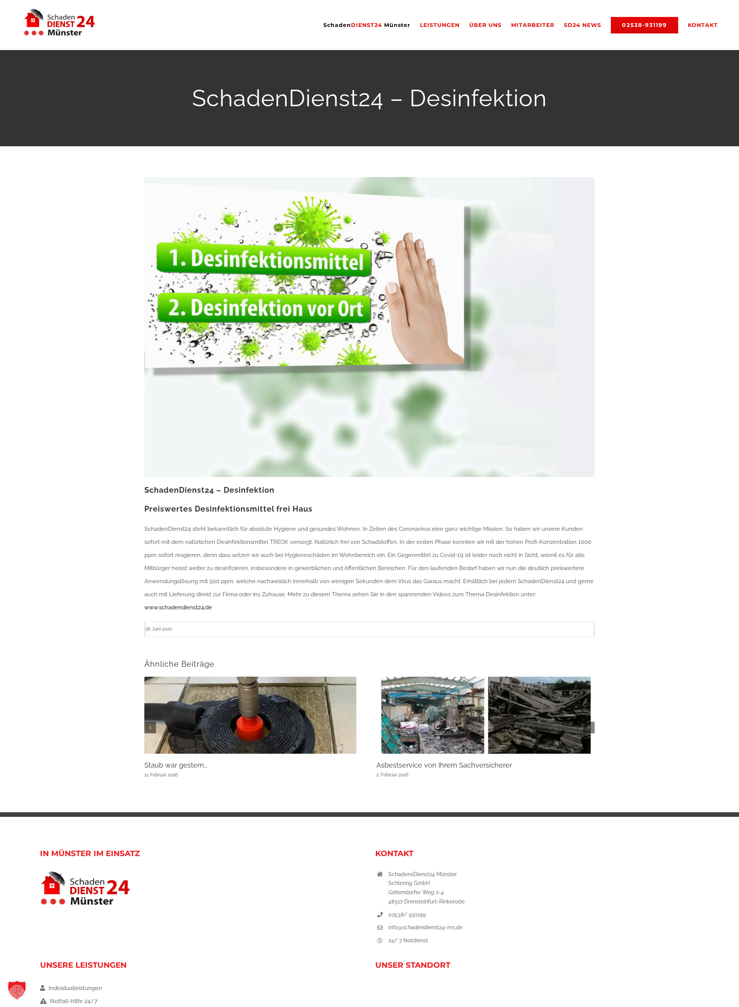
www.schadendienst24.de (178, 607)
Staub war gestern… (175, 765)
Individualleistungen (74, 988)
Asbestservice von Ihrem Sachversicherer (444, 765)
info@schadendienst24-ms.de (425, 927)
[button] (150, 727)
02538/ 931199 (407, 915)
